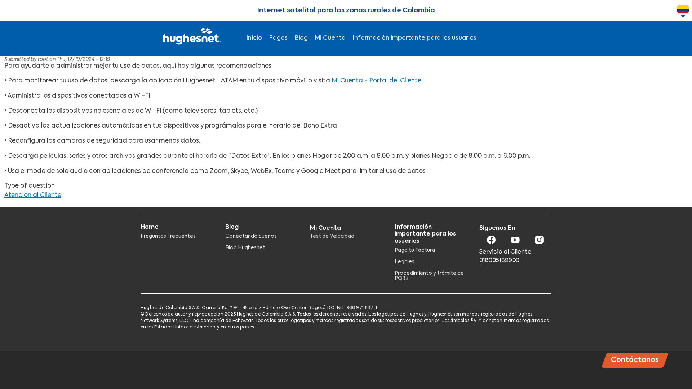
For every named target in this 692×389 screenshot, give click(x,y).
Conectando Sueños (251, 236)
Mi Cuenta (330, 38)
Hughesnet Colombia (191, 38)
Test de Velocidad (332, 236)
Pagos (278, 38)
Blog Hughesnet (245, 247)
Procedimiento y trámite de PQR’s (429, 276)
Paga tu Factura (415, 250)
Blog (301, 38)
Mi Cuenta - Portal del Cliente (376, 81)
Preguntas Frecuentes (168, 236)
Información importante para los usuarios (414, 38)
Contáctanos (635, 360)
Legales (404, 261)
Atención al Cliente (32, 195)
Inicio (254, 38)
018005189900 (499, 261)
